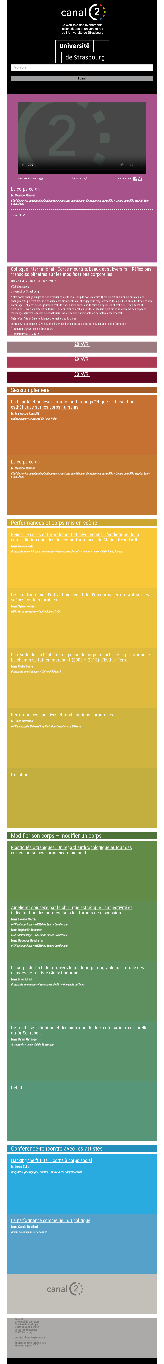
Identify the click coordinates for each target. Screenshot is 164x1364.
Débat (16, 1088)
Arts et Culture (32, 318)
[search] (82, 67)
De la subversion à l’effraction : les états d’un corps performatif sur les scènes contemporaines (80, 597)
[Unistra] (82, 51)
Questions (21, 775)
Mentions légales (23, 1345)
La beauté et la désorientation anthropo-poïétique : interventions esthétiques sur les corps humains (74, 404)
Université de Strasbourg (25, 291)
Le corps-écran (25, 462)
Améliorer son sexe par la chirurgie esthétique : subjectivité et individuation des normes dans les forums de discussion (71, 910)
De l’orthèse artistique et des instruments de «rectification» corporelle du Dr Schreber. (79, 1030)
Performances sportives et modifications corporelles (62, 715)
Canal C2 (19, 1319)
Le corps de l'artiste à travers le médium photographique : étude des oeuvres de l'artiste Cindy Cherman (77, 970)
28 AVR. (82, 344)
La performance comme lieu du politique (50, 1220)
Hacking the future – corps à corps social (51, 1160)
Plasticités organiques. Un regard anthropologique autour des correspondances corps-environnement (71, 850)
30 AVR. (82, 374)
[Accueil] (82, 19)
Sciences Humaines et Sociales (58, 318)
